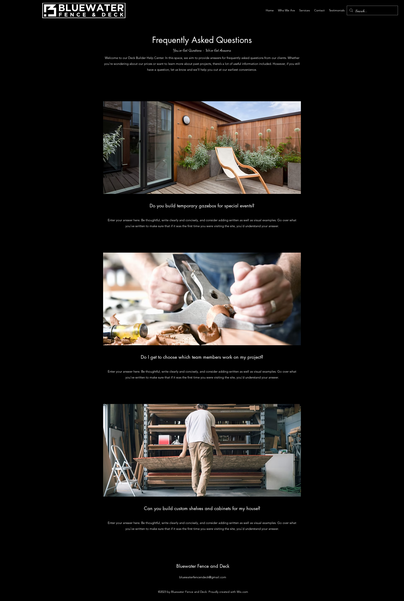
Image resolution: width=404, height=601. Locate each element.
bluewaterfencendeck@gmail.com (202, 577)
